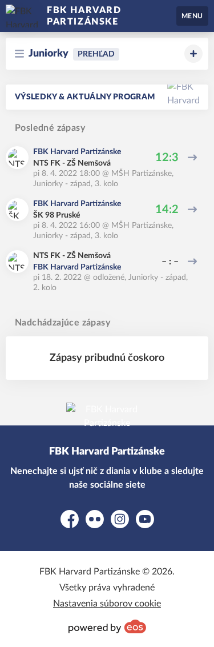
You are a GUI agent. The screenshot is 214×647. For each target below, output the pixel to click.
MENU (192, 16)
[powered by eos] (107, 626)
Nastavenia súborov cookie (107, 603)
